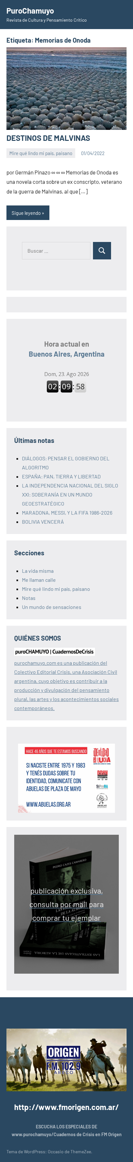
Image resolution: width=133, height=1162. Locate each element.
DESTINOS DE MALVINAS (48, 137)
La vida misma (38, 571)
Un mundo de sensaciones (51, 607)
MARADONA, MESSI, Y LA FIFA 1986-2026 (67, 512)
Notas (29, 598)
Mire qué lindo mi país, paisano (40, 153)
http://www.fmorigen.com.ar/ (66, 1107)
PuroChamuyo (30, 10)
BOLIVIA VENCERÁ (43, 521)
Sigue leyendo (26, 213)
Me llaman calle (39, 580)
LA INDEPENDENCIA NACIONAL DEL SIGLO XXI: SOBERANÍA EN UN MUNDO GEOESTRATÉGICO (70, 494)
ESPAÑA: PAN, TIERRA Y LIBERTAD (61, 476)
